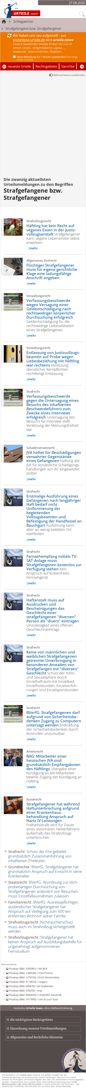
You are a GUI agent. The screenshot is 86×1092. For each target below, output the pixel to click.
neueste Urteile (19, 66)
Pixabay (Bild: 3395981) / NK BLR (28, 968)
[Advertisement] (43, 124)
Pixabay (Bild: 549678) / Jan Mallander (31, 986)
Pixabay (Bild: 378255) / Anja (25, 990)
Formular (66, 1086)
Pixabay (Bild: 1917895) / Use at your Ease (33, 999)
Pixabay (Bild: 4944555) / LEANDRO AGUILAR (35, 995)
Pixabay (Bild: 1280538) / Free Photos (31, 973)
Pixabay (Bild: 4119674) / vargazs (28, 982)
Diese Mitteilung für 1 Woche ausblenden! (47, 58)
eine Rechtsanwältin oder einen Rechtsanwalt (39, 1082)
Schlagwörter (23, 21)
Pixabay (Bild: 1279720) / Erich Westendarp (34, 977)
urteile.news (26, 1074)
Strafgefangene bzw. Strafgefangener (33, 28)
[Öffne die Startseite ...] (33, 10)
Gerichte (67, 66)
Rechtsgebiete (46, 66)
